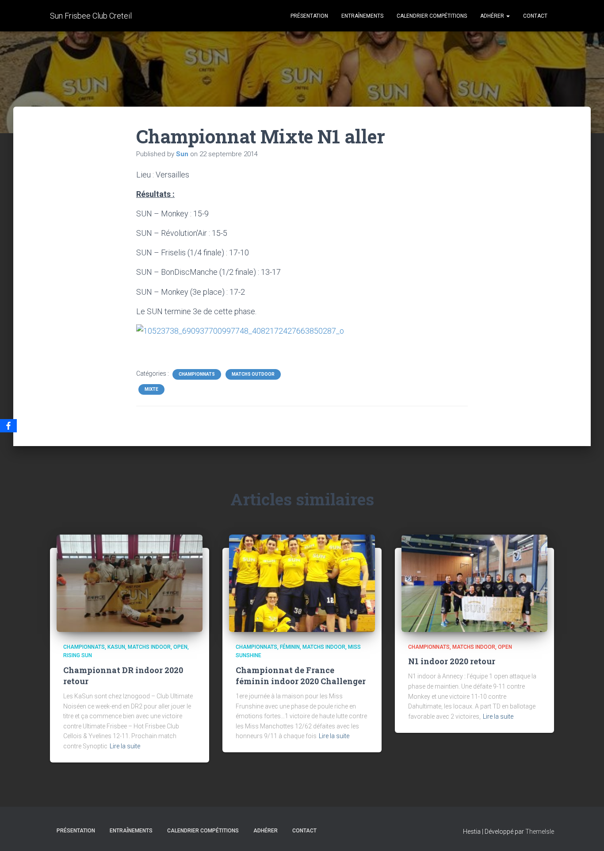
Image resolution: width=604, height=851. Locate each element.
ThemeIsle (539, 831)
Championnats (197, 374)
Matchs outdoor (253, 374)
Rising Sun (77, 655)
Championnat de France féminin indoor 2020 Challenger (301, 675)
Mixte (151, 389)
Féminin (290, 647)
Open (180, 647)
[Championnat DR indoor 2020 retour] (130, 582)
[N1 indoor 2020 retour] (474, 582)
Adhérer (492, 16)
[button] (507, 16)
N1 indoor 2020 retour (451, 661)
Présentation (309, 16)
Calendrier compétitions (432, 16)
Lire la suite (125, 746)
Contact (535, 16)
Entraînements (362, 16)
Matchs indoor (149, 647)
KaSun (116, 647)
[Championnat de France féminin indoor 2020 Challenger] (302, 582)
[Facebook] (8, 425)
